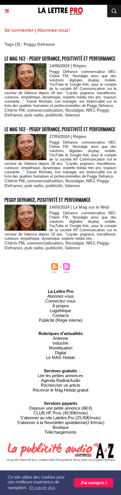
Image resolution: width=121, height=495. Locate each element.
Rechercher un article (60, 385)
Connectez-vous (60, 301)
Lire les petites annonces (60, 375)
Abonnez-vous (60, 296)
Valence (72, 115)
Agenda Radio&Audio (60, 380)
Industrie (60, 343)
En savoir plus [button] (42, 487)
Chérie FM (15, 110)
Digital (60, 352)
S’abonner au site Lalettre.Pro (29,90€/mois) (60, 417)
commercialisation (45, 110)
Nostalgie (74, 110)
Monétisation (60, 347)
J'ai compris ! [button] (93, 482)
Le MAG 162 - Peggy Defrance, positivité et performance (60, 58)
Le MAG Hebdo (60, 357)
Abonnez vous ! (53, 30)
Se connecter (19, 30)
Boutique (61, 427)
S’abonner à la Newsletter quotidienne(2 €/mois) (60, 422)
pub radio (33, 115)
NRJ (90, 110)
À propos (60, 305)
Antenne (60, 338)
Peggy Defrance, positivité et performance (48, 199)
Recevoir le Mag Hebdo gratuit (60, 390)
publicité (54, 115)
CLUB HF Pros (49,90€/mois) (60, 412)
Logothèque (60, 310)
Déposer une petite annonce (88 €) (60, 408)
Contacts (60, 315)
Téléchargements (60, 432)
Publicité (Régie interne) (60, 320)
